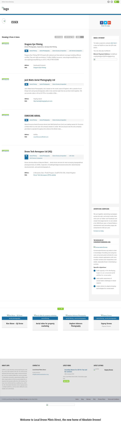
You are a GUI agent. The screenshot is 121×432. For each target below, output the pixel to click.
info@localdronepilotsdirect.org (41, 374)
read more (66, 381)
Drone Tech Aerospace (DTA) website (44, 175)
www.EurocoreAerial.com (40, 137)
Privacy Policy (101, 399)
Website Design (24, 399)
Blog (82, 399)
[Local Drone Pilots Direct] (5, 9)
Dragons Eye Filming (39, 67)
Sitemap (88, 399)
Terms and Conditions (113, 399)
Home (77, 399)
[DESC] (82, 37)
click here (113, 43)
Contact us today (99, 231)
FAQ (94, 399)
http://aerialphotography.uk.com (42, 101)
